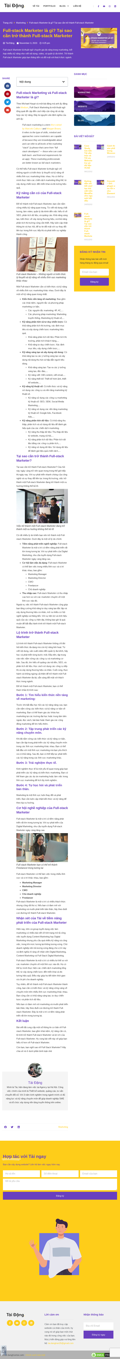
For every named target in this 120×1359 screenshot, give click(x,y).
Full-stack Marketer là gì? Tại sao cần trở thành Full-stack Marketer (88, 225)
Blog (63, 6)
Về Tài (36, 6)
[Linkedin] (115, 6)
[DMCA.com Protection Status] (105, 1357)
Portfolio (49, 6)
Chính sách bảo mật (35, 1355)
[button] (7, 86)
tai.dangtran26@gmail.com (61, 1343)
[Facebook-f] (98, 6)
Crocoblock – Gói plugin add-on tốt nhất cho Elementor (113, 187)
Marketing (21, 22)
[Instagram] (110, 6)
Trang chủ (7, 22)
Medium (24, 107)
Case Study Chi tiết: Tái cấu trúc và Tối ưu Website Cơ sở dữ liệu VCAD (88, 157)
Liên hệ (77, 6)
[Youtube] (104, 6)
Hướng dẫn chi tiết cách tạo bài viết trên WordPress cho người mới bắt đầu (89, 191)
